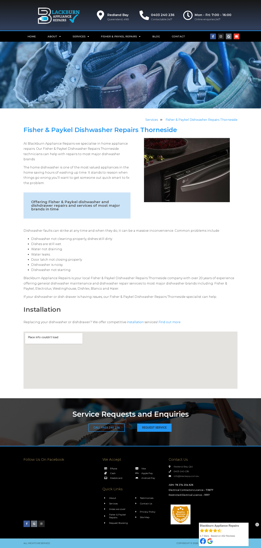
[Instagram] (221, 36)
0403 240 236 (162, 15)
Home (32, 36)
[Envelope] (236, 36)
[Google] (229, 36)
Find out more (170, 322)
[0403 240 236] (144, 15)
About (52, 36)
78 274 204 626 (184, 484)
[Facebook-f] (213, 36)
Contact (178, 36)
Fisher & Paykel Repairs (119, 36)
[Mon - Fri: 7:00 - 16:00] (188, 15)
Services (79, 36)
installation (135, 322)
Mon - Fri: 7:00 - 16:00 (213, 15)
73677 (209, 490)
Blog (156, 36)
